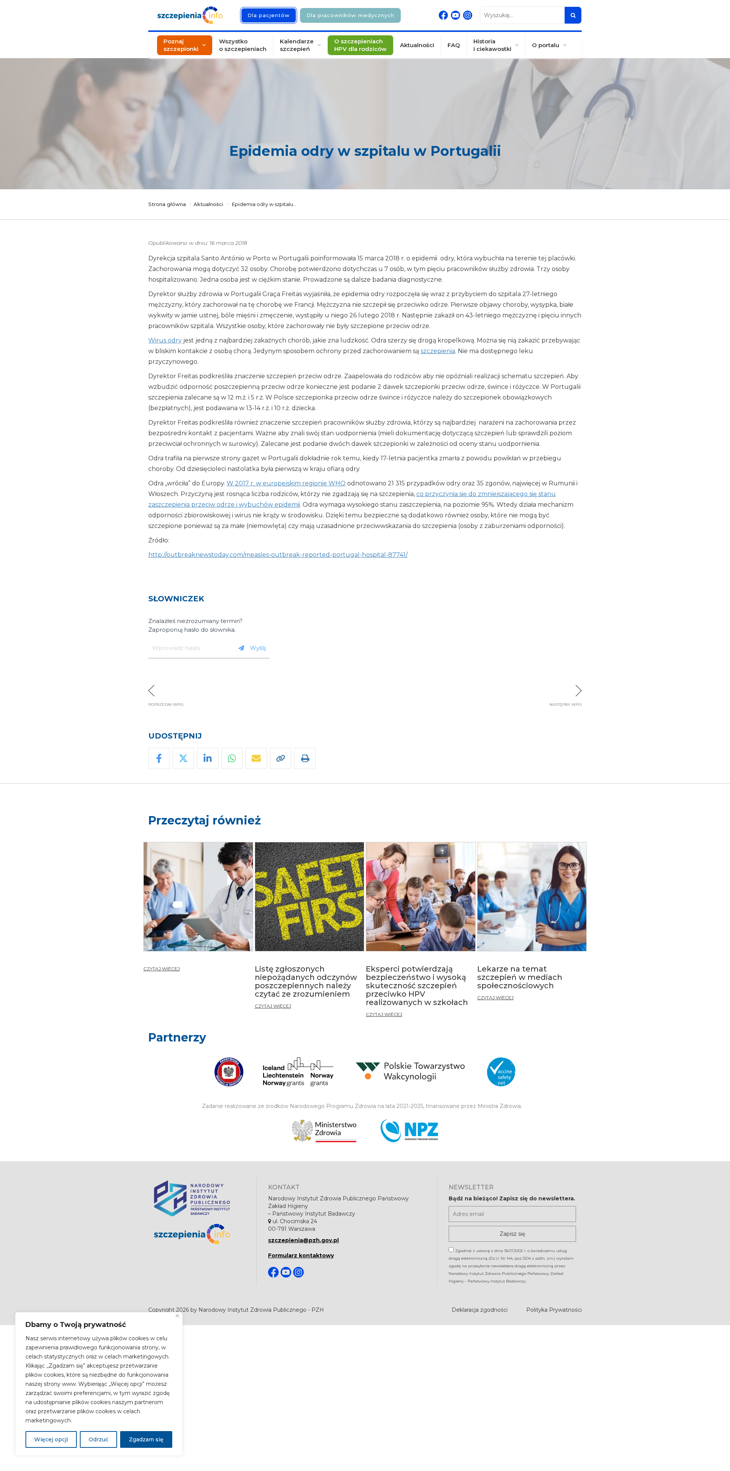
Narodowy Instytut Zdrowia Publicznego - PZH (261, 1309)
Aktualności (417, 45)
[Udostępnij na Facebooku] (159, 758)
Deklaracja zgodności (480, 1309)
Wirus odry (165, 340)
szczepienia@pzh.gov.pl (303, 1240)
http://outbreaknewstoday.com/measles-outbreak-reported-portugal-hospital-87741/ (278, 554)
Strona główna (167, 204)
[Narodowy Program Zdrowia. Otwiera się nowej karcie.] (409, 1130)
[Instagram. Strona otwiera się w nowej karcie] (467, 15)
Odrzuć (98, 1439)
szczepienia (438, 351)
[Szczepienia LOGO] (199, 1234)
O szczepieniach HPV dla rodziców (360, 45)
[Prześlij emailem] (256, 758)
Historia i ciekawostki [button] (492, 45)
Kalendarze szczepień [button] (297, 45)
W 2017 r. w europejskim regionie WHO (286, 483)
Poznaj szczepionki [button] (180, 45)
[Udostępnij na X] (183, 758)
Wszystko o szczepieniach (243, 45)
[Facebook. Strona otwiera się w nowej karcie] (443, 15)
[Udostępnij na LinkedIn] (207, 758)
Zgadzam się (146, 1439)
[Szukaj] (573, 15)
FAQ (454, 45)
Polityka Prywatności (554, 1309)
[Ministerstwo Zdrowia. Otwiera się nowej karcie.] (324, 1130)
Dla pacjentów (269, 15)
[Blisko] (177, 1315)
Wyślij (258, 647)
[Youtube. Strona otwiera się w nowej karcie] (455, 15)
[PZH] (199, 1198)
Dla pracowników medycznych (350, 15)
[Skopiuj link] (280, 758)
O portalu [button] (545, 45)
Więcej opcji (51, 1439)
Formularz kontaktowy (301, 1255)
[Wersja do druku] (305, 758)
